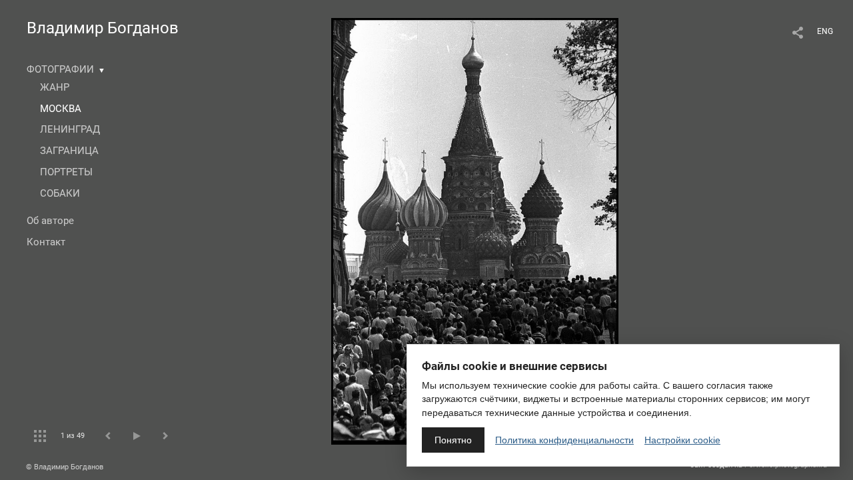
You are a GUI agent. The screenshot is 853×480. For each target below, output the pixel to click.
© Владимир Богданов (64, 467)
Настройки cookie (682, 440)
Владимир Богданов (103, 28)
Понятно (453, 440)
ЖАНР (54, 87)
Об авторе (50, 221)
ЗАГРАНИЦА (69, 151)
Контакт (46, 242)
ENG (825, 31)
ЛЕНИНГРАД (70, 129)
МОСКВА (60, 109)
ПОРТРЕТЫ (66, 172)
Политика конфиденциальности (564, 440)
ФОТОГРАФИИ (60, 69)
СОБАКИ (60, 193)
